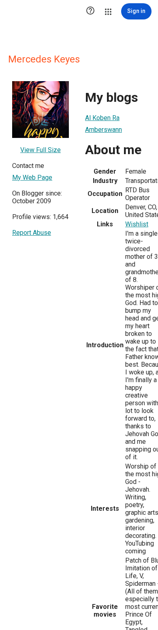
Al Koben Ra (102, 118)
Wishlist (136, 224)
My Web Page (32, 177)
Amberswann (103, 129)
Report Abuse (31, 233)
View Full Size (40, 150)
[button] (90, 11)
